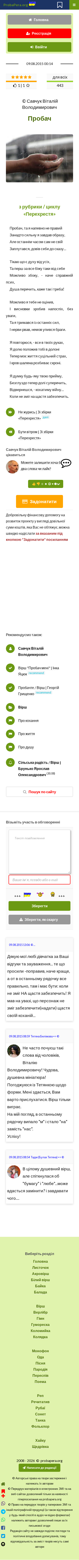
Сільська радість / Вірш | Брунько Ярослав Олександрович (39, 768)
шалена (26, 362)
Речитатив (40, 1402)
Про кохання (28, 720)
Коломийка (40, 1331)
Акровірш (40, 1273)
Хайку (40, 1440)
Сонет (40, 1414)
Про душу (26, 747)
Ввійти (41, 47)
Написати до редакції (41, 1467)
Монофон (40, 1351)
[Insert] (27, 894)
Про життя (26, 734)
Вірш (22, 707)
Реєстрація (41, 33)
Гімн (40, 1318)
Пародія (40, 1369)
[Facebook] (3, 1528)
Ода (40, 1357)
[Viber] (3, 1503)
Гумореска (40, 1324)
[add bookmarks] (3, 1493)
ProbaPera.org (16, 5)
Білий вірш (40, 1280)
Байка (40, 1286)
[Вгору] (3, 1544)
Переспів (40, 1375)
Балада (40, 1292)
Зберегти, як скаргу (41, 919)
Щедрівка (40, 1446)
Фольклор (40, 1426)
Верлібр (40, 1312)
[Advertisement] (39, 591)
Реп (40, 1395)
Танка (40, 1420)
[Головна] (3, 1484)
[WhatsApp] (3, 1520)
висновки (22, 309)
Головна (41, 20)
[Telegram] (3, 1512)
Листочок (40, 1267)
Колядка (40, 1337)
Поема (40, 1381)
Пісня (40, 1363)
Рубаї (40, 1408)
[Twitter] (3, 1536)
